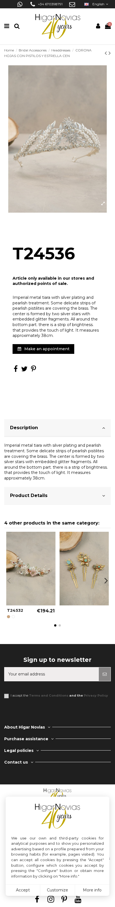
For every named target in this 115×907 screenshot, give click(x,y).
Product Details (28, 495)
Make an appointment (46, 348)
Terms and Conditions (48, 695)
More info (92, 890)
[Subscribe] (105, 674)
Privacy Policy (96, 695)
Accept (23, 890)
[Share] (16, 369)
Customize (57, 890)
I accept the (59, 695)
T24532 (15, 610)
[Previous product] (107, 52)
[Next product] (110, 52)
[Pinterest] (33, 369)
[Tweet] (24, 369)
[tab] (57, 428)
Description (24, 427)
